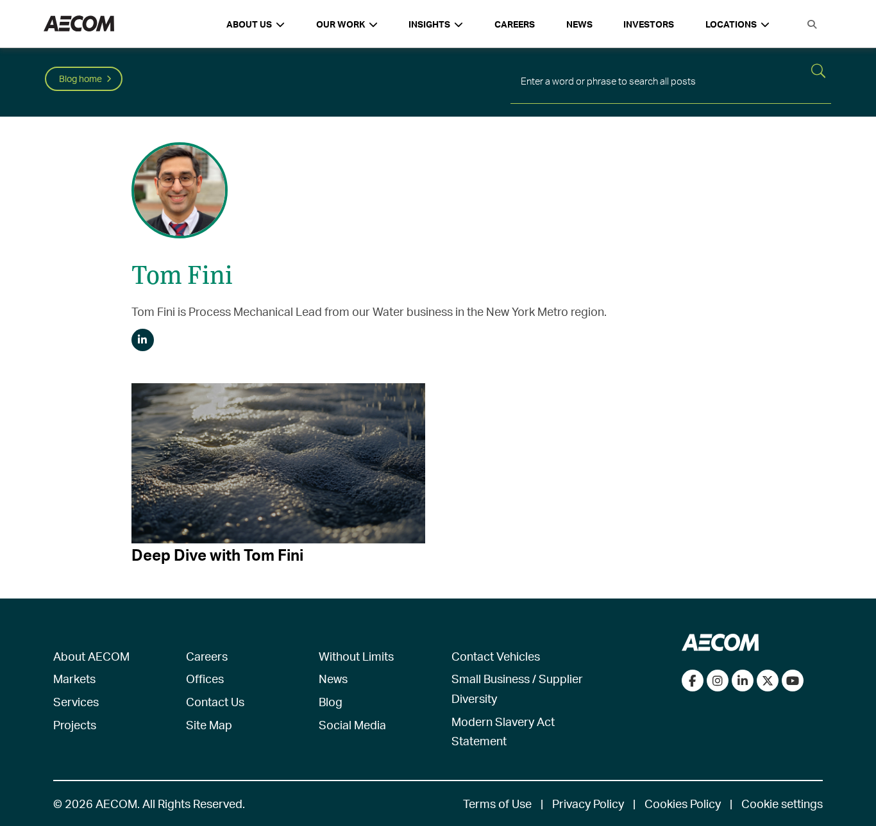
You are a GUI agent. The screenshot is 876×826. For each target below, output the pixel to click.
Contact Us (215, 701)
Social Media (352, 724)
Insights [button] (429, 24)
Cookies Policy (682, 803)
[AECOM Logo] (79, 24)
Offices (205, 678)
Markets (74, 678)
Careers (514, 24)
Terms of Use (497, 803)
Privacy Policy (588, 803)
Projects (74, 724)
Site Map (209, 724)
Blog (330, 701)
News (579, 24)
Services (76, 701)
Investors (648, 24)
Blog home (80, 78)
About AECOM (91, 655)
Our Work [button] (340, 24)
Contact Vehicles (495, 655)
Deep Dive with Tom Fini (217, 555)
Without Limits (356, 655)
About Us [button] (249, 24)
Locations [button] (731, 24)
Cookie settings (782, 803)
